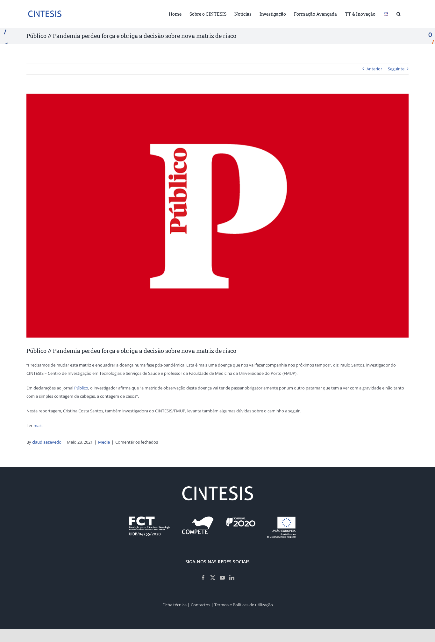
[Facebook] (203, 577)
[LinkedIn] (231, 577)
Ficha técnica (174, 605)
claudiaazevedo (46, 442)
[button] (398, 13)
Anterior (374, 69)
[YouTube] (222, 577)
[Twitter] (212, 577)
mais (37, 425)
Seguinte (396, 69)
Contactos (200, 605)
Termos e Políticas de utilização (243, 605)
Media (104, 442)
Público (81, 388)
